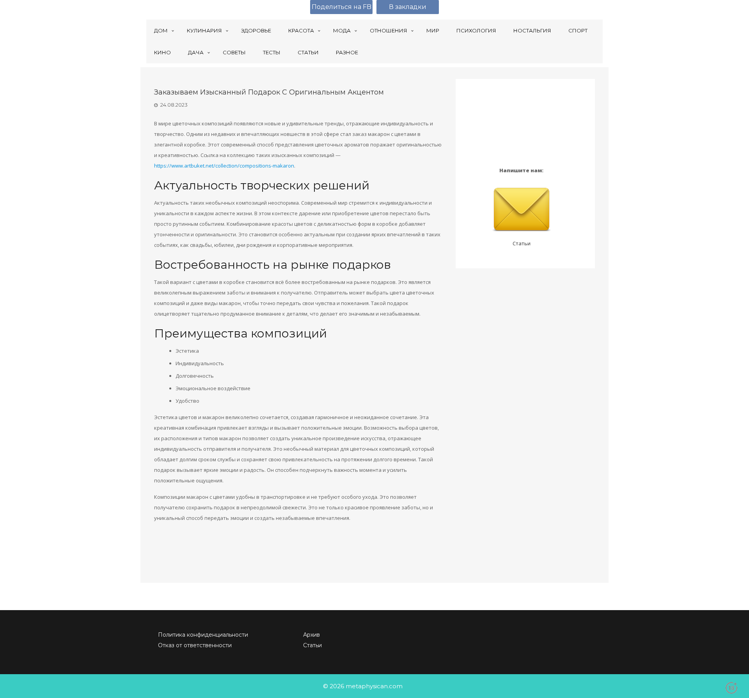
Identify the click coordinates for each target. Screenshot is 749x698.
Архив (311, 634)
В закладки (407, 7)
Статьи (522, 243)
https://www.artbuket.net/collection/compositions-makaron (224, 165)
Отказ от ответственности (195, 645)
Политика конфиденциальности (203, 634)
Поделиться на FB (341, 7)
